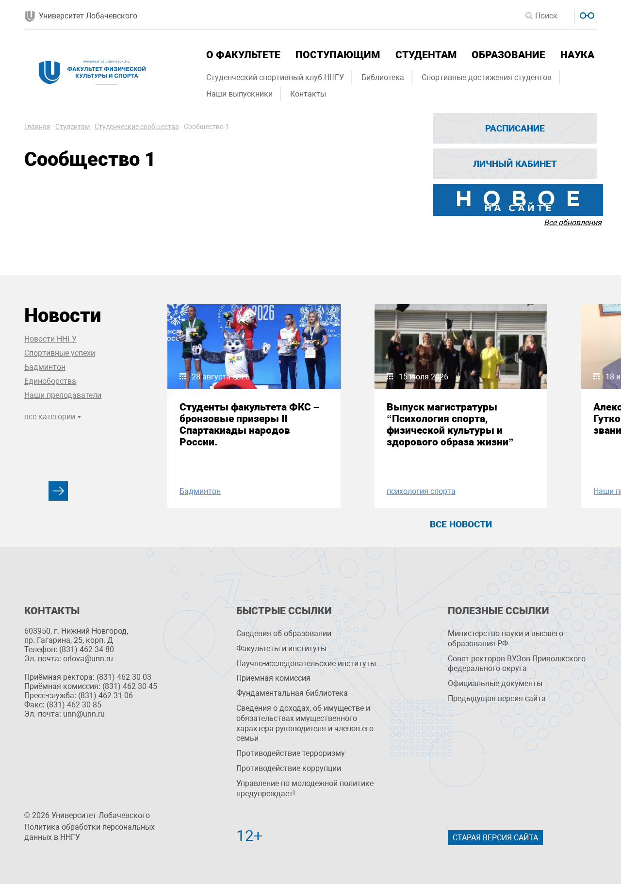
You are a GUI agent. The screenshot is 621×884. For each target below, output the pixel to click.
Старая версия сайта (495, 837)
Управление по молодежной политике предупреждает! (305, 788)
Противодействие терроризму (290, 753)
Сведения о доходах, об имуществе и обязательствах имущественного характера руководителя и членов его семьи (305, 723)
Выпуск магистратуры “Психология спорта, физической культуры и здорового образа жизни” (450, 424)
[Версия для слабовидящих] (586, 14)
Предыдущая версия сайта (497, 698)
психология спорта (421, 491)
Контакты (308, 93)
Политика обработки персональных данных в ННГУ (89, 832)
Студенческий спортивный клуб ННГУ (275, 77)
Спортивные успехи (59, 353)
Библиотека (382, 77)
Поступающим (337, 55)
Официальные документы (495, 683)
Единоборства (50, 381)
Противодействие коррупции (288, 768)
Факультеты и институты (281, 648)
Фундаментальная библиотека (292, 693)
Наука (577, 55)
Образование (508, 55)
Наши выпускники (239, 93)
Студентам (426, 55)
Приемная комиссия (273, 678)
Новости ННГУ (50, 339)
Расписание (515, 128)
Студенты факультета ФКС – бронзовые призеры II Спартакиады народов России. (249, 424)
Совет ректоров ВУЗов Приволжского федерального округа (517, 663)
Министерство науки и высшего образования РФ (505, 638)
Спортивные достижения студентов (487, 77)
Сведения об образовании (283, 633)
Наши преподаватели (62, 395)
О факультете (243, 55)
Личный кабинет (515, 163)
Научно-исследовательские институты (306, 663)
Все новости (461, 524)
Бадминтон (44, 367)
